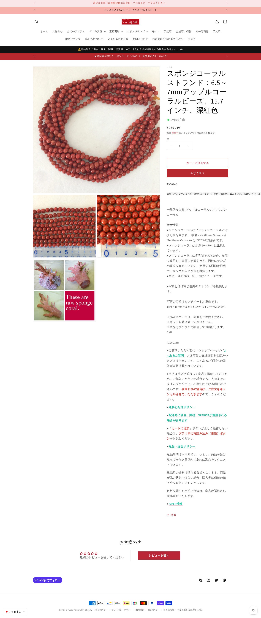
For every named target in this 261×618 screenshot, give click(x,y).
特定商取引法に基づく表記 (190, 609)
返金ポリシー (102, 609)
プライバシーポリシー (122, 609)
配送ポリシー (154, 609)
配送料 (175, 132)
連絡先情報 (169, 609)
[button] (37, 22)
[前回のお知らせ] (34, 3)
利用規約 (140, 609)
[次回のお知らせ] (227, 3)
